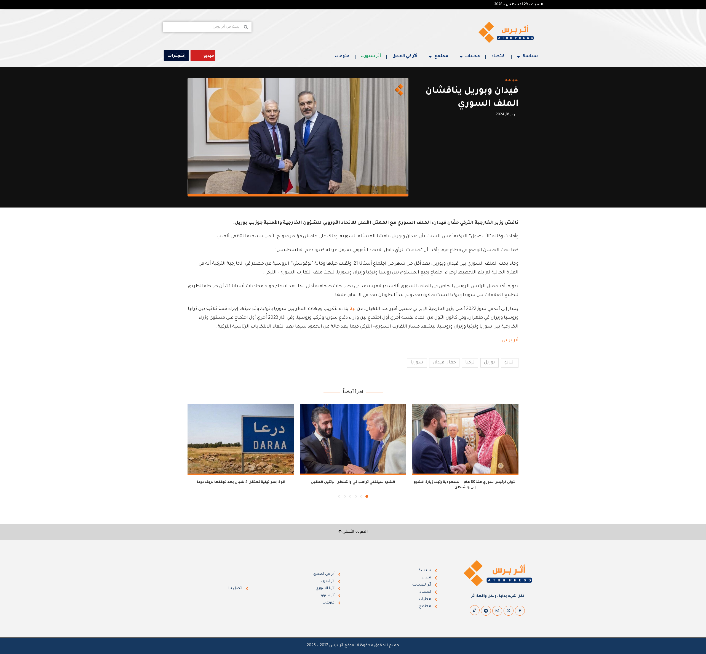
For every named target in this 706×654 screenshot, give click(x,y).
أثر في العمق (404, 56)
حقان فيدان (444, 362)
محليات (472, 56)
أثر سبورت (371, 56)
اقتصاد (498, 56)
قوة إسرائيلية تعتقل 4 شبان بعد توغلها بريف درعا (241, 482)
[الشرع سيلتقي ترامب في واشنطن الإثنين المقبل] (353, 439)
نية (353, 309)
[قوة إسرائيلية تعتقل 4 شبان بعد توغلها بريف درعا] (241, 439)
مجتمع (441, 56)
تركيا (470, 362)
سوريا (417, 362)
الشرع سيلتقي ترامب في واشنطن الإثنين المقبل (353, 482)
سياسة (530, 56)
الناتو (509, 362)
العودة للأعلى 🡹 (353, 532)
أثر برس (509, 340)
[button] (195, 450)
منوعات (342, 56)
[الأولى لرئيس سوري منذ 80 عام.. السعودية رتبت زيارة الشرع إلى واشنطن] (465, 439)
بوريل (489, 362)
